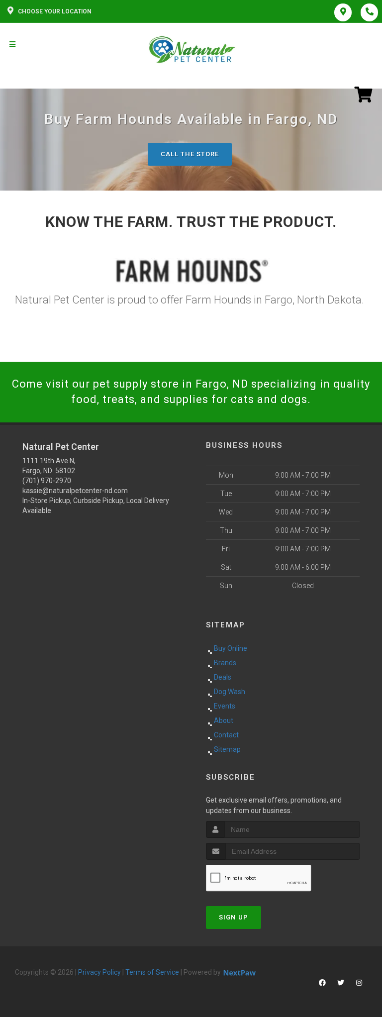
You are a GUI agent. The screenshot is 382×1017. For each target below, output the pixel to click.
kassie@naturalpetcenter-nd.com (75, 491)
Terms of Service (152, 972)
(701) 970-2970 (46, 481)
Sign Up (233, 917)
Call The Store (190, 154)
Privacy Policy (99, 972)
